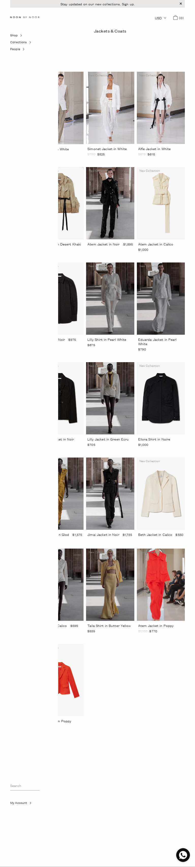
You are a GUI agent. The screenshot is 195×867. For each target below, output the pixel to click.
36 (89, 161)
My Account (24, 804)
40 (104, 161)
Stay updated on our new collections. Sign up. (97, 4)
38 (96, 161)
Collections (20, 43)
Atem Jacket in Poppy (156, 625)
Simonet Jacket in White (107, 148)
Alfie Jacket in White (154, 148)
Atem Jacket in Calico (155, 244)
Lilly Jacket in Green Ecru (108, 439)
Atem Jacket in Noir (103, 244)
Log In (17, 809)
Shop (19, 36)
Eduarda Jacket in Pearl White (157, 341)
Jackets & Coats (110, 31)
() (180, 18)
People (20, 50)
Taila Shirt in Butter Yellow (109, 625)
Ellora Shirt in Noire (154, 439)
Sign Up (18, 816)
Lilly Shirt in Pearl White (106, 339)
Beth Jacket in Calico (155, 534)
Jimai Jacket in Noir (103, 534)
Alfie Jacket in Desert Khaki (59, 244)
